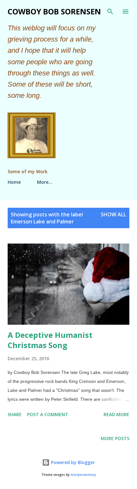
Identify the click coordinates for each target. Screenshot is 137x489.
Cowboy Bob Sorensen (54, 11)
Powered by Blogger (72, 462)
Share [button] (15, 414)
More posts (115, 438)
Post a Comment (47, 414)
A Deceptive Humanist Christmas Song (50, 340)
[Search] (110, 11)
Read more (116, 414)
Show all (113, 214)
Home (14, 182)
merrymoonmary (83, 475)
